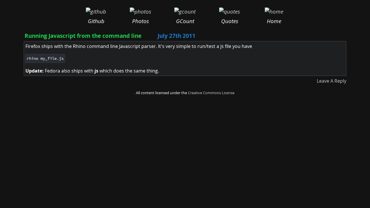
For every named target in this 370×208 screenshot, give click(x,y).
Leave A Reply (331, 81)
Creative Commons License (211, 92)
